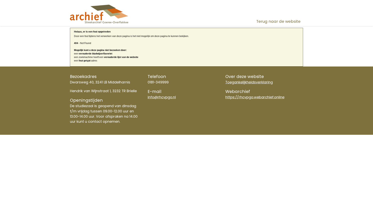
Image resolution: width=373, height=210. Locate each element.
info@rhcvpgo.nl (162, 97)
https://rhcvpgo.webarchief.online (254, 97)
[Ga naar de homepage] (107, 14)
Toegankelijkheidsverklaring (249, 82)
